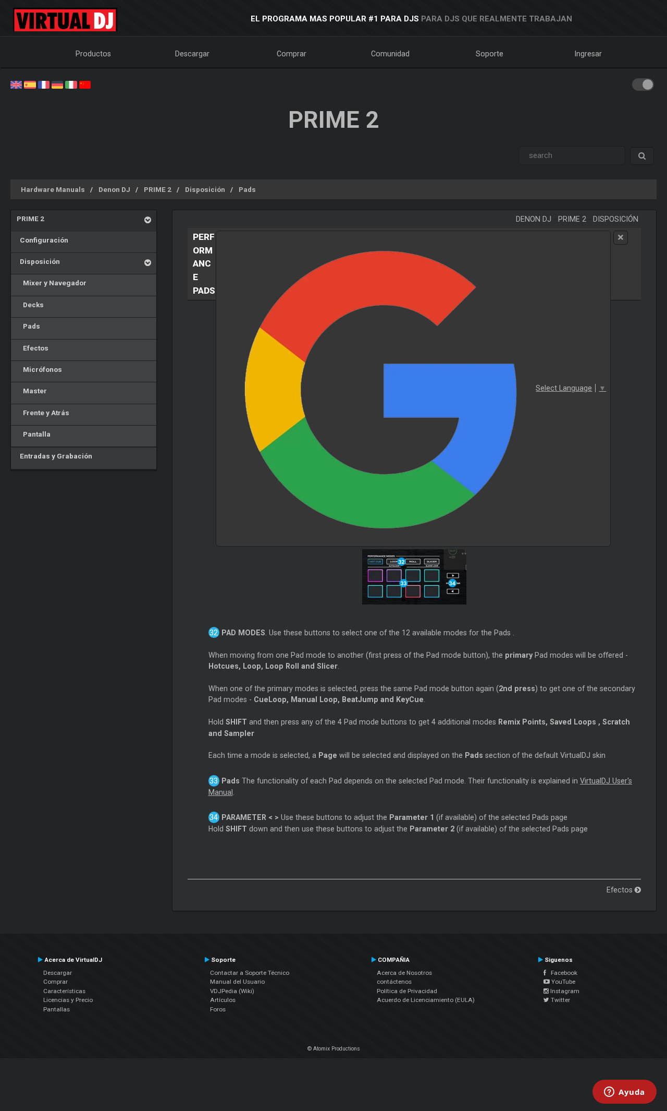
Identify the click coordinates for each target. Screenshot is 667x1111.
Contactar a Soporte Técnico (249, 972)
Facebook (561, 972)
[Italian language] (71, 84)
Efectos (32, 348)
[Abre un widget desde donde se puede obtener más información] (624, 1093)
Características (64, 991)
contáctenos (394, 981)
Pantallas (56, 1009)
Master (32, 391)
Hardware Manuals (53, 189)
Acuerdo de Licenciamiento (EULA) (426, 1000)
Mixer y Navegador (52, 283)
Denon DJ (114, 189)
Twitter (559, 1000)
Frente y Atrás (43, 412)
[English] (16, 84)
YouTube (562, 981)
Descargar (192, 54)
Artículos (223, 1000)
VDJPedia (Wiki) (232, 991)
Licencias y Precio (68, 1000)
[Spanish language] (29, 84)
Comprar (291, 54)
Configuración (42, 240)
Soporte (489, 54)
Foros (218, 1009)
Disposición (205, 189)
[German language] (57, 84)
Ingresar (588, 54)
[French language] (44, 84)
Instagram (564, 991)
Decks (30, 304)
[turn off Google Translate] (620, 238)
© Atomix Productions (333, 1048)
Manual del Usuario (237, 981)
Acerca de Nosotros (404, 972)
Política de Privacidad (407, 991)
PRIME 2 (157, 189)
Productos (93, 54)
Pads (247, 189)
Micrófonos (39, 369)
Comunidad (390, 54)
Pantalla (34, 434)
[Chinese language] (85, 84)
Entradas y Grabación (54, 456)
